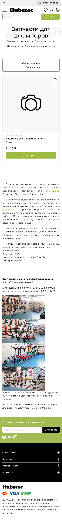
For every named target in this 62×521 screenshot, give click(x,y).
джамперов (53, 190)
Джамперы (13, 46)
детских (7, 209)
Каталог (25, 41)
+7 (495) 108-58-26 (50, 3)
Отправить (51, 429)
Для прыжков (43, 41)
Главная (10, 41)
